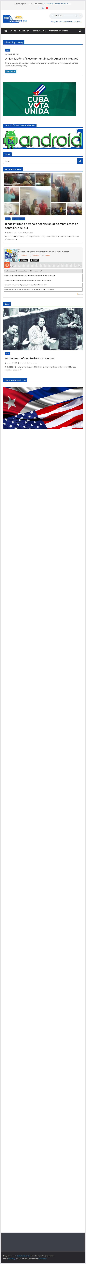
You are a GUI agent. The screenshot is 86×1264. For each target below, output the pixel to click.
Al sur (13, 31)
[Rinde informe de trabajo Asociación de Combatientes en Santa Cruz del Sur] (43, 194)
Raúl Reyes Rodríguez (26, 232)
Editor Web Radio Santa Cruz (28, 363)
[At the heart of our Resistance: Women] (43, 329)
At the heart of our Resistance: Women (30, 358)
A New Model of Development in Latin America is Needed (41, 58)
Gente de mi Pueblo (18, 219)
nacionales (24, 31)
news (7, 50)
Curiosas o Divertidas (58, 31)
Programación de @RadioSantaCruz (66, 21)
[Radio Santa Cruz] (6, 31)
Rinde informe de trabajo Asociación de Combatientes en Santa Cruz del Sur (55, 4)
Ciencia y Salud (39, 31)
